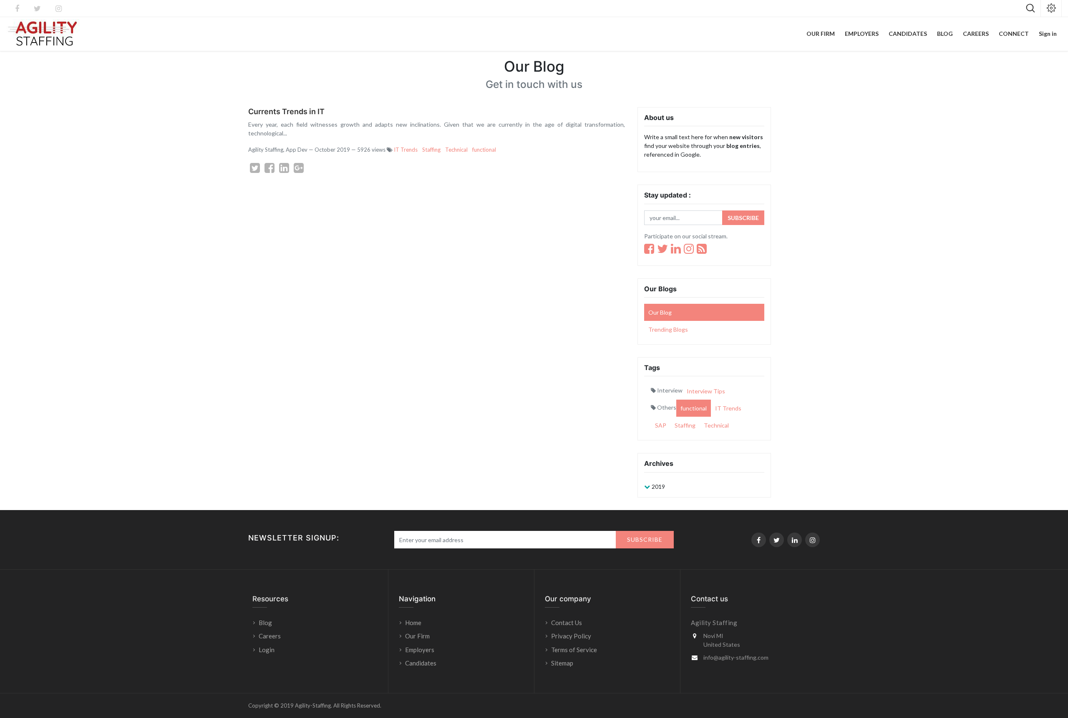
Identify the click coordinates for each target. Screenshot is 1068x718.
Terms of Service (574, 649)
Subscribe (743, 217)
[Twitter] (662, 249)
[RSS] (702, 249)
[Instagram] (689, 249)
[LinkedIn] (676, 249)
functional (484, 149)
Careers (270, 636)
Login (267, 649)
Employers (419, 649)
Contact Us (566, 622)
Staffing (431, 149)
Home (413, 622)
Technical (456, 149)
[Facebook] (649, 249)
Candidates (420, 663)
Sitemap (562, 663)
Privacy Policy (571, 636)
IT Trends (406, 149)
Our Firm (417, 636)
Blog (265, 622)
